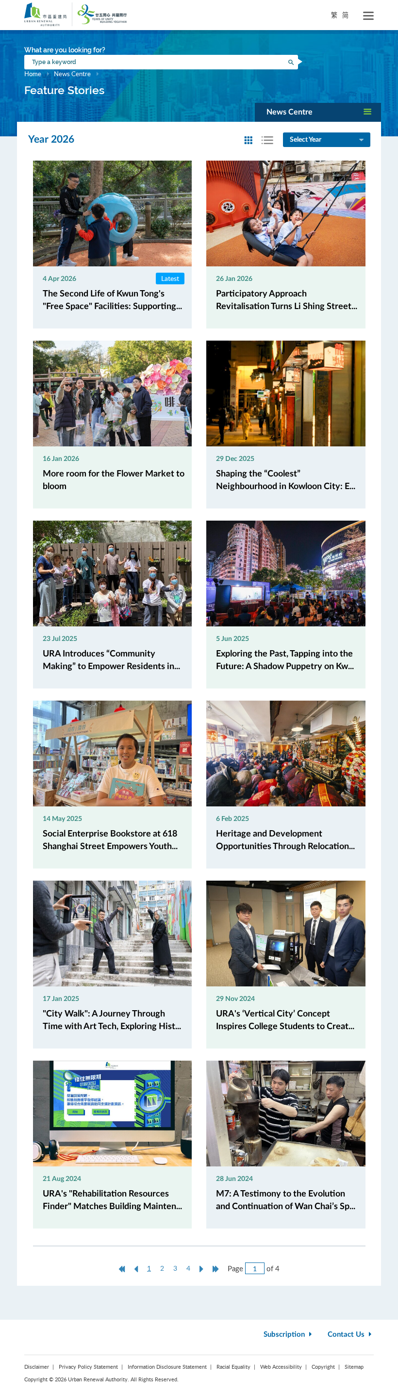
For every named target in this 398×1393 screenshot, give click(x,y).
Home (32, 73)
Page (235, 1268)
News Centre (72, 73)
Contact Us (347, 1334)
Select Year (305, 139)
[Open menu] (368, 16)
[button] (318, 112)
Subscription (285, 1334)
